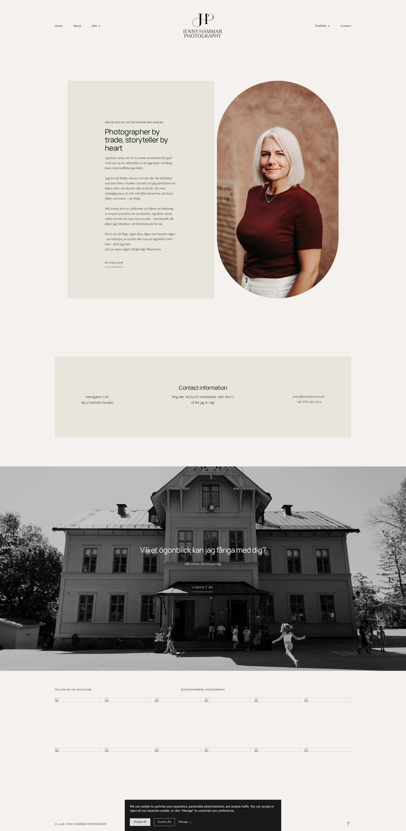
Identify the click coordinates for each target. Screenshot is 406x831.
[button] (96, 25)
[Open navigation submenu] (329, 26)
